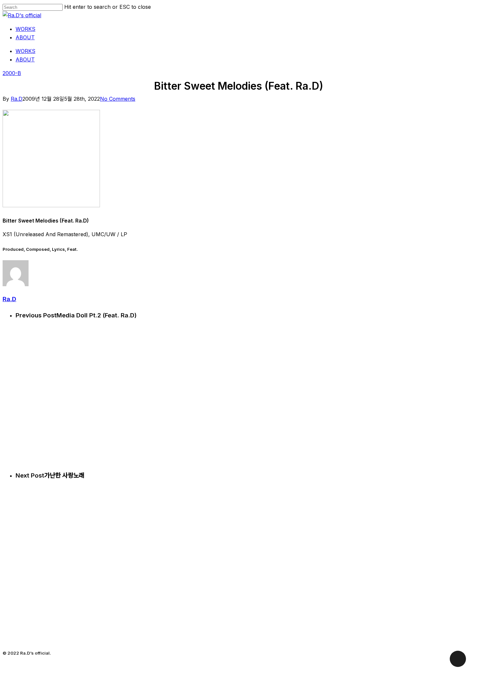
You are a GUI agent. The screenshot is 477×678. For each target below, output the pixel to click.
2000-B (12, 73)
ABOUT (25, 59)
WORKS (25, 51)
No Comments (117, 99)
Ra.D (16, 99)
